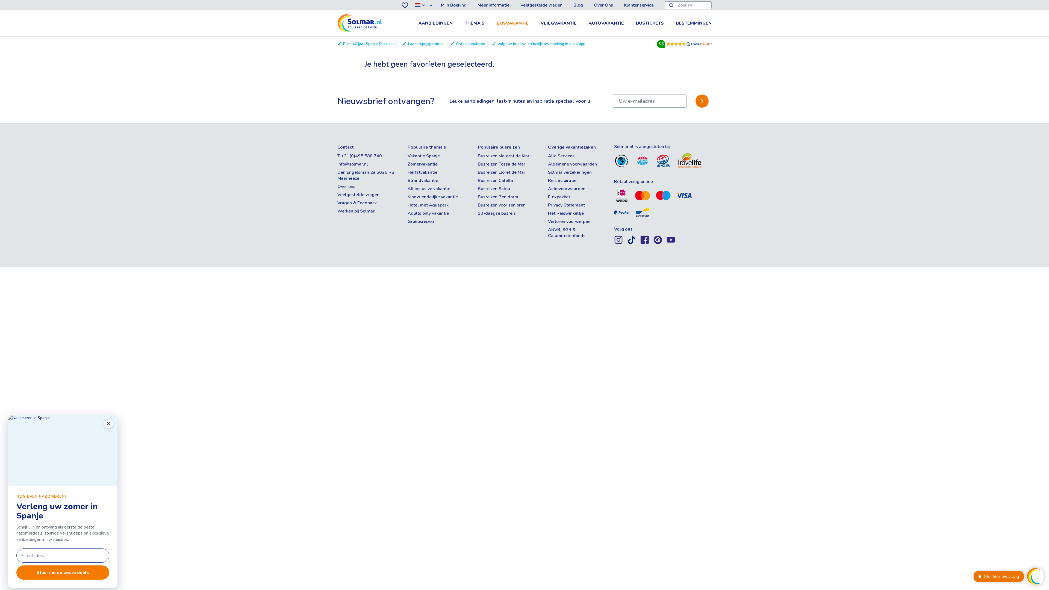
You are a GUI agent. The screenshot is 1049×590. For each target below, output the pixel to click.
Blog (578, 5)
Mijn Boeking (454, 5)
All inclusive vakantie (429, 189)
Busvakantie (513, 23)
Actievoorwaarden (566, 189)
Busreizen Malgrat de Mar (503, 156)
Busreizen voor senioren (502, 205)
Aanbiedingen (436, 23)
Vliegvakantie (559, 23)
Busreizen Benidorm (498, 197)
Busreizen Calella (495, 181)
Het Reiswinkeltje (566, 213)
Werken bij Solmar (356, 211)
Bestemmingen (694, 23)
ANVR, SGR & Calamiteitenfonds (566, 233)
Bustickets (650, 23)
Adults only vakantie (428, 213)
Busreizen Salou (494, 189)
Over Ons (603, 5)
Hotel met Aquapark (428, 205)
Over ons (346, 187)
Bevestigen (702, 101)
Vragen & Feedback (357, 203)
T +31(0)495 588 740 (359, 156)
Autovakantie (606, 23)
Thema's (475, 23)
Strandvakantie (423, 181)
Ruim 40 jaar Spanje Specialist (369, 43)
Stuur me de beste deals (63, 573)
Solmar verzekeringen (570, 172)
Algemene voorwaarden (572, 164)
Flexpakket (559, 197)
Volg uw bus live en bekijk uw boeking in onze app (541, 43)
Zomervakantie (423, 164)
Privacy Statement (566, 205)
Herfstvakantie (422, 172)
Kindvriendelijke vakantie (433, 197)
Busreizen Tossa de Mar (501, 164)
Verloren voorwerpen (569, 222)
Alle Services (561, 156)
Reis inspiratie (562, 181)
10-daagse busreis (497, 213)
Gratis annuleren (470, 43)
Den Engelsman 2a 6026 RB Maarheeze (365, 175)
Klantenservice (639, 5)
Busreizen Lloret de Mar (501, 172)
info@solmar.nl (352, 164)
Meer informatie (493, 5)
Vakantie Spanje (424, 156)
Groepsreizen (421, 222)
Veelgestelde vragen (541, 5)
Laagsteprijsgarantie (426, 43)
